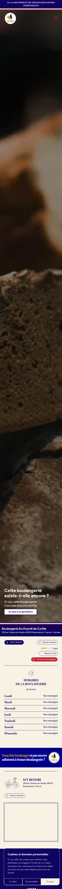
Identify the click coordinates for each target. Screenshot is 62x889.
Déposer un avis (50, 653)
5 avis (55, 648)
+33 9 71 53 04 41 (16, 642)
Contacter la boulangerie (46, 659)
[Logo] (10, 18)
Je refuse (13, 881)
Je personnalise (31, 881)
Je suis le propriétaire (20, 611)
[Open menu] (55, 17)
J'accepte (50, 881)
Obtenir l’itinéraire (49, 642)
